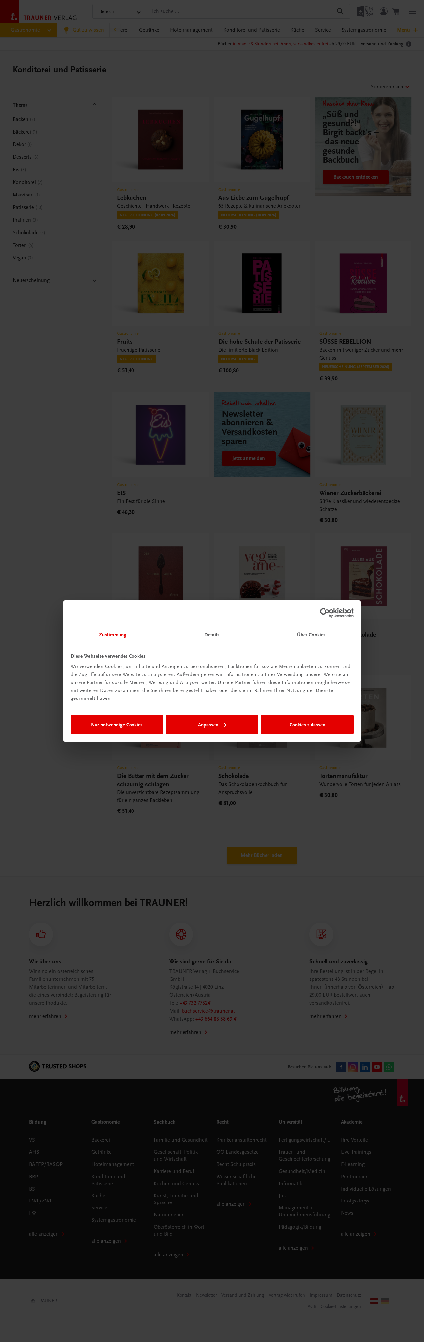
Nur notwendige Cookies (117, 724)
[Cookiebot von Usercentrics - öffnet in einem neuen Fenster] (325, 613)
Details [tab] (212, 635)
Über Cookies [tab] (311, 635)
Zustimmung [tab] (112, 635)
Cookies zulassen (307, 724)
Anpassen (208, 724)
